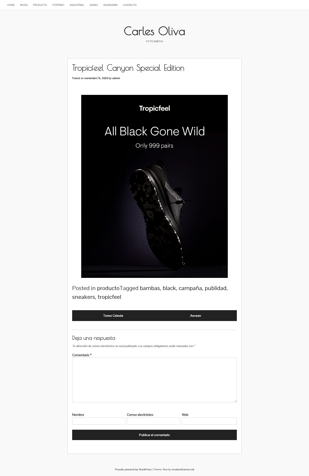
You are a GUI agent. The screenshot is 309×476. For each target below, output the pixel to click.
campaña (190, 288)
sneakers (83, 297)
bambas (150, 288)
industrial (77, 5)
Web (185, 415)
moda (24, 5)
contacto (130, 5)
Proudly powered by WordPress (133, 469)
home (11, 5)
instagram (110, 5)
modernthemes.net (183, 469)
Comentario (82, 355)
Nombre (78, 415)
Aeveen (195, 316)
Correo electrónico (140, 415)
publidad (215, 288)
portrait (58, 5)
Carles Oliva (154, 30)
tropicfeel (109, 297)
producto (40, 5)
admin (116, 78)
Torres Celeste (113, 316)
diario (94, 5)
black (169, 288)
